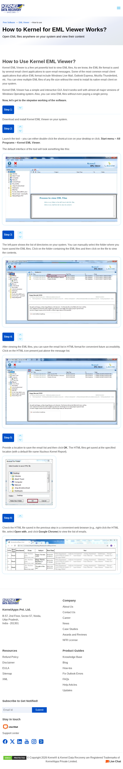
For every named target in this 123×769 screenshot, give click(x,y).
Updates (67, 690)
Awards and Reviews (75, 634)
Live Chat (115, 761)
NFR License (70, 640)
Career (66, 618)
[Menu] (118, 8)
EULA (5, 668)
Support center (10, 733)
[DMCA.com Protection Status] (14, 757)
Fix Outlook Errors (73, 673)
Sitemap (7, 673)
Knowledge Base (72, 657)
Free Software (9, 22)
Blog (65, 662)
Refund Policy (10, 657)
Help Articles (70, 684)
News (66, 623)
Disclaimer (8, 662)
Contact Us (69, 612)
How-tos (67, 668)
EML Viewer (24, 22)
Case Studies (70, 629)
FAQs (66, 679)
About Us (68, 606)
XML (5, 679)
